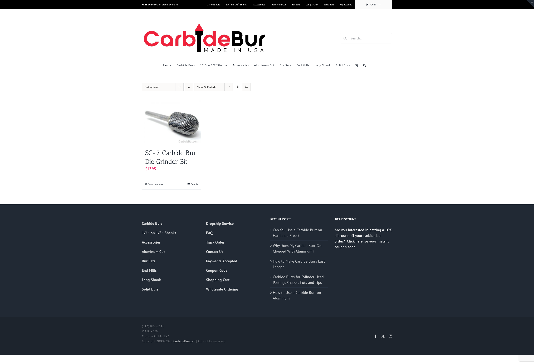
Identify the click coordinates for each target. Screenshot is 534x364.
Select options (155, 184)
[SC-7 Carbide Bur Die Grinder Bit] (171, 122)
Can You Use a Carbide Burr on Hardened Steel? (297, 233)
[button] (364, 65)
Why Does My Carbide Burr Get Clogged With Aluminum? (297, 248)
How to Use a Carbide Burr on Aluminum (297, 295)
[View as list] (246, 87)
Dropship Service (220, 223)
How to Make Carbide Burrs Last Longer (299, 264)
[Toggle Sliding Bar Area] (530, 4)
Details (194, 184)
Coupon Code (216, 270)
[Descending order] (189, 87)
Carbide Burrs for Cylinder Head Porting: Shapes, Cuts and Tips (298, 279)
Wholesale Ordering (222, 289)
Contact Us (214, 251)
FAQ (209, 232)
